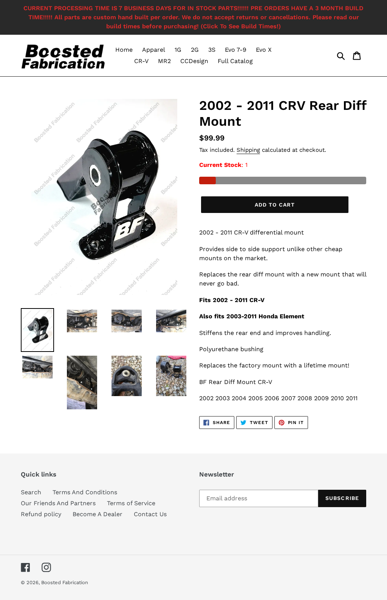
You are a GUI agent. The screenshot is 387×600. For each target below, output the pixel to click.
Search (31, 492)
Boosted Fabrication (64, 582)
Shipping (248, 150)
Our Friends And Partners (58, 503)
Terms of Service (131, 503)
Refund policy (41, 514)
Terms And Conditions (85, 492)
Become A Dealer (97, 514)
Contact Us (150, 514)
